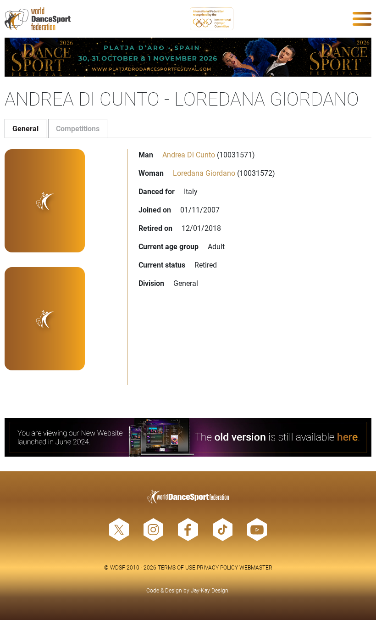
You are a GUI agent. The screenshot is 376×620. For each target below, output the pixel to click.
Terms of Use (176, 567)
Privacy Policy (217, 567)
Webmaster (255, 567)
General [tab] (25, 128)
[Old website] (188, 437)
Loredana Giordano (204, 173)
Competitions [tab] (78, 128)
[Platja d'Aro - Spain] (188, 57)
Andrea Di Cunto (188, 154)
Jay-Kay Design (209, 590)
